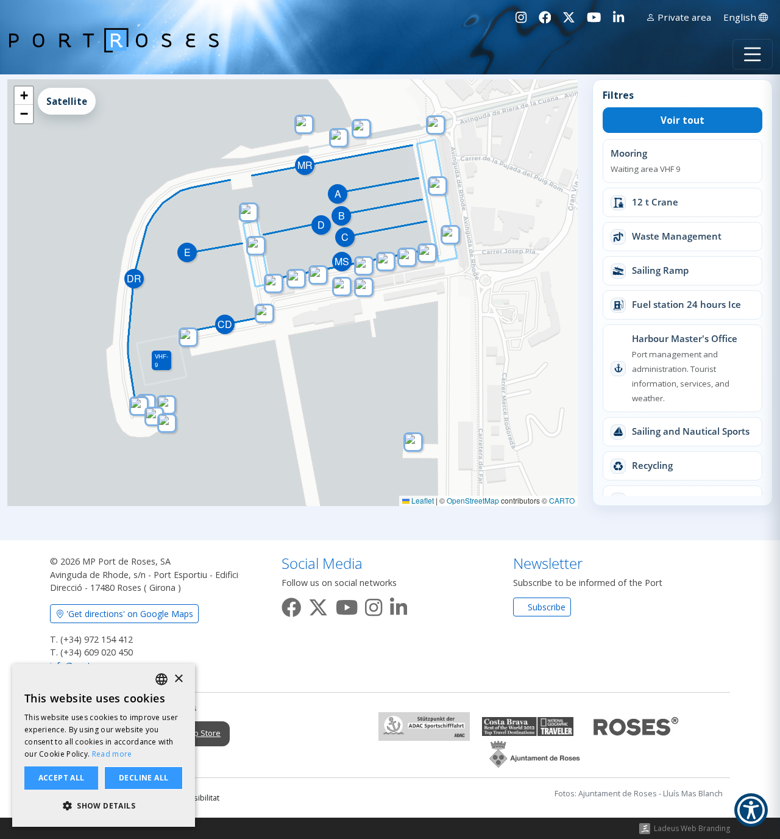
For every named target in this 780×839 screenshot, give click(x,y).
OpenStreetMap (473, 500)
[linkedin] (398, 605)
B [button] (341, 216)
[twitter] (318, 605)
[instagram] (373, 605)
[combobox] (161, 679)
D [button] (321, 225)
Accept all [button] (61, 778)
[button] (413, 442)
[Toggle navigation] (752, 54)
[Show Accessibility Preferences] (751, 810)
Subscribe (545, 607)
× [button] (178, 679)
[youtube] (347, 605)
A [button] (338, 194)
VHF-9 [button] (161, 360)
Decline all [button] (143, 778)
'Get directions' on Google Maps (128, 613)
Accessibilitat (195, 798)
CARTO (562, 500)
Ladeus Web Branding (692, 828)
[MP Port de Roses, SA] (114, 54)
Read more (112, 754)
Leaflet (422, 500)
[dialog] (103, 745)
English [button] (741, 17)
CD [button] (225, 324)
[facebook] (291, 605)
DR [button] (134, 278)
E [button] (187, 252)
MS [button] (342, 261)
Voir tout (682, 120)
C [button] (345, 237)
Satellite (66, 101)
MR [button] (305, 165)
